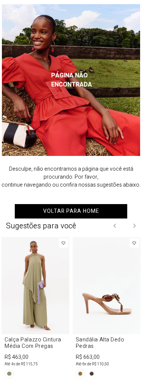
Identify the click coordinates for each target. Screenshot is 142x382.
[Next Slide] (134, 226)
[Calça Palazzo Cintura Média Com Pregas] (36, 309)
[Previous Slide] (115, 226)
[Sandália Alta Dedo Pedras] (107, 309)
